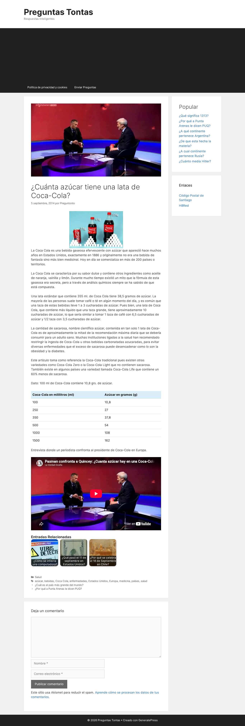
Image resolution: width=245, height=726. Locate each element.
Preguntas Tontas (58, 12)
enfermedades (78, 580)
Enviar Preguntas (85, 87)
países (135, 580)
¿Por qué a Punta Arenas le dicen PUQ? (58, 588)
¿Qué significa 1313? (194, 116)
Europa (113, 580)
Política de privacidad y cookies (47, 87)
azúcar (39, 580)
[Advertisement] (122, 55)
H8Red (184, 205)
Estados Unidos (98, 580)
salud (144, 580)
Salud (38, 577)
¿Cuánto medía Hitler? (195, 161)
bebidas (49, 580)
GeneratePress (148, 720)
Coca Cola (61, 580)
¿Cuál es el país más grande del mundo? (59, 584)
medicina (124, 580)
